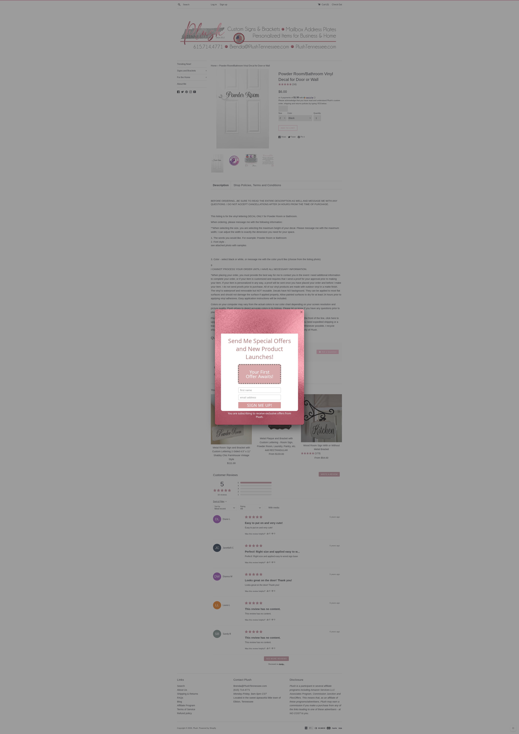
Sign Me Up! (259, 405)
